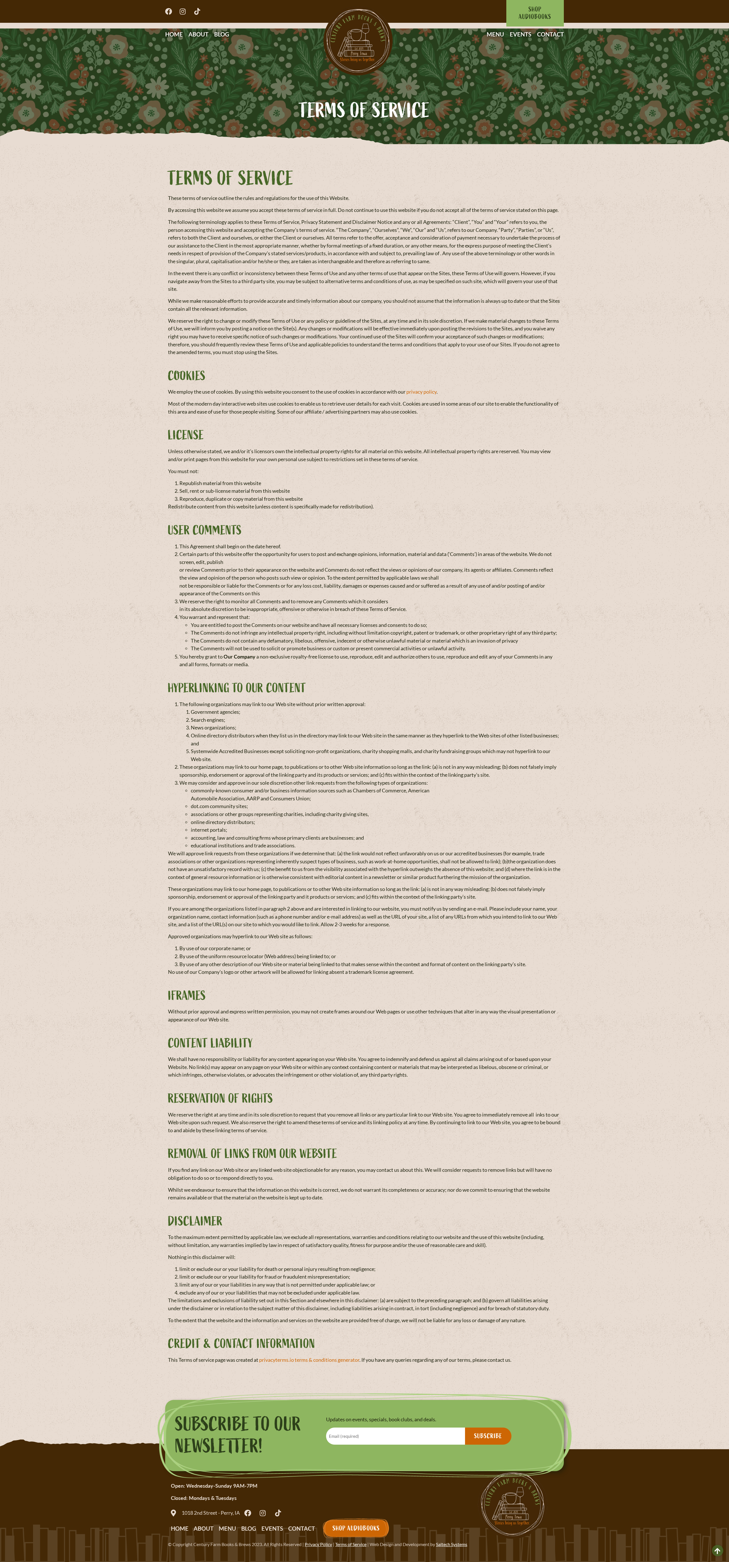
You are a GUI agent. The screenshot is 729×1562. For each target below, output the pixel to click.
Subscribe (488, 1436)
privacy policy (421, 392)
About (198, 34)
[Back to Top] (717, 1550)
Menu (495, 34)
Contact (550, 34)
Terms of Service (350, 1544)
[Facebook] (170, 11)
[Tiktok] (199, 11)
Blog (221, 34)
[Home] (358, 39)
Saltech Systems (451, 1544)
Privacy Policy (318, 1544)
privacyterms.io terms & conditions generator (309, 1360)
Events (520, 34)
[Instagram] (185, 11)
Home (174, 34)
